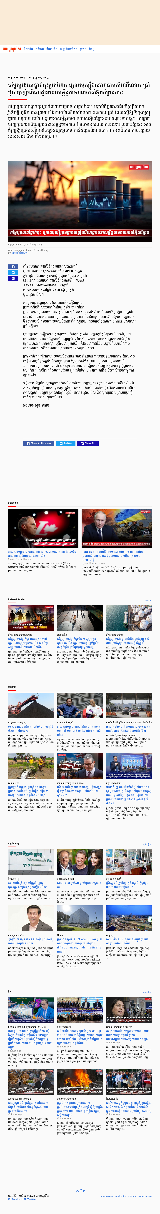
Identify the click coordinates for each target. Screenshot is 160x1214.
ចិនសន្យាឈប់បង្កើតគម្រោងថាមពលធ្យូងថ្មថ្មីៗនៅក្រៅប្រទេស (30, 728)
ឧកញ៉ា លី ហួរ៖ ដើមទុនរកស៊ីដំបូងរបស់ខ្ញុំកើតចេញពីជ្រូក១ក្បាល (30, 941)
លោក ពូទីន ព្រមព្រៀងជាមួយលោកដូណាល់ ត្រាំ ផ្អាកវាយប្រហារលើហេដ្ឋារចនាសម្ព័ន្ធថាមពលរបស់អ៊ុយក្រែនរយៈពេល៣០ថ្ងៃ (113, 555)
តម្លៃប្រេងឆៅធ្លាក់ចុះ (20, 253)
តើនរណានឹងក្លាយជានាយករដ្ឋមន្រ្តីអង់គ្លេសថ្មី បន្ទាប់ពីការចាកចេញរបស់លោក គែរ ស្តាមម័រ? (79, 791)
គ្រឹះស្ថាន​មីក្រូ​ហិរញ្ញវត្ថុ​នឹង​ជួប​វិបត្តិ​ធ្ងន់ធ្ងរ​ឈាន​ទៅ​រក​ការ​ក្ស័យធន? (127, 885)
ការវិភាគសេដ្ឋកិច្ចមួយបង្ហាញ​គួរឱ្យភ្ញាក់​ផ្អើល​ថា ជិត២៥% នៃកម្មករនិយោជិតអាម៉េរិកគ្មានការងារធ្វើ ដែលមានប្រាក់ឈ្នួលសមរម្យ (128, 1107)
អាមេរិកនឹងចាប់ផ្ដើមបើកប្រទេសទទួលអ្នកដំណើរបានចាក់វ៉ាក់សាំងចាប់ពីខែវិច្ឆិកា (128, 728)
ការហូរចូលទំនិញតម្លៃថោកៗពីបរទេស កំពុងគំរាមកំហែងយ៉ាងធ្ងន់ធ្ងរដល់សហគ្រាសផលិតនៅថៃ (28, 1107)
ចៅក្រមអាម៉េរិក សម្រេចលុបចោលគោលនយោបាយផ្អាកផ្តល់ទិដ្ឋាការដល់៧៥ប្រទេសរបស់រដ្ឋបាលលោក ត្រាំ (127, 1035)
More (148, 600)
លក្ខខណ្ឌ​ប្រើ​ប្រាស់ (145, 1196)
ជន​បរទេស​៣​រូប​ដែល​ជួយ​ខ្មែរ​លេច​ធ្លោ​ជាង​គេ (79, 885)
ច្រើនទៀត (147, 844)
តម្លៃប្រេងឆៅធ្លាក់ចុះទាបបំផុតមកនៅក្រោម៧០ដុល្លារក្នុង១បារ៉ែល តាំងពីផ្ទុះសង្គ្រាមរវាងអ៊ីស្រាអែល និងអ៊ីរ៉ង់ (28, 643)
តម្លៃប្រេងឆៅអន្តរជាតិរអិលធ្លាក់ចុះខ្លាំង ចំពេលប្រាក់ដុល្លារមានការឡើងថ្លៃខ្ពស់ (127, 641)
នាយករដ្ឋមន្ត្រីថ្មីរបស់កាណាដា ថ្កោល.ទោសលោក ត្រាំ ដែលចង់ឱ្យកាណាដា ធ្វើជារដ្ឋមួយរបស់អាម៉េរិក (42, 553)
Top (82, 1190)
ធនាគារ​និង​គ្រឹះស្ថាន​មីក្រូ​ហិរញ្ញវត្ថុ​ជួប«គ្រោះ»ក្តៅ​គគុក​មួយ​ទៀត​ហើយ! (27, 885)
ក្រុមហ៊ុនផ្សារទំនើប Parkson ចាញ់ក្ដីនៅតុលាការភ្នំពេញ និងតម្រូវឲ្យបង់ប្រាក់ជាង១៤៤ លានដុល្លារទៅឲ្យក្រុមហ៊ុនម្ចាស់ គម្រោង (79, 945)
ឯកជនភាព (132, 1196)
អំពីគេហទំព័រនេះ (106, 1196)
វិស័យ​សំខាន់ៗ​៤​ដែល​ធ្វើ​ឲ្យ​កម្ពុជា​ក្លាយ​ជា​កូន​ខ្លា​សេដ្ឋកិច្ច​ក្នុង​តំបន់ (127, 941)
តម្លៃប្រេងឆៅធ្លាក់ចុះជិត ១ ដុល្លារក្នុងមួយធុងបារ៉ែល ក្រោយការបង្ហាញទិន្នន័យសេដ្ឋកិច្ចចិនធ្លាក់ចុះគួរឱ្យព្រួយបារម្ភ (78, 643)
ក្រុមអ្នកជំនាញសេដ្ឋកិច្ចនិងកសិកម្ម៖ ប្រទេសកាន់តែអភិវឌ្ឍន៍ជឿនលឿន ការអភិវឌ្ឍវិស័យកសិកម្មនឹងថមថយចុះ (28, 791)
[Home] (11, 49)
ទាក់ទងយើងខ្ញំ (120, 1196)
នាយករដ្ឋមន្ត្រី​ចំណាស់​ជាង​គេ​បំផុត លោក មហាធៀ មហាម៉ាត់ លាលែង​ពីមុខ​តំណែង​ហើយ (79, 730)
